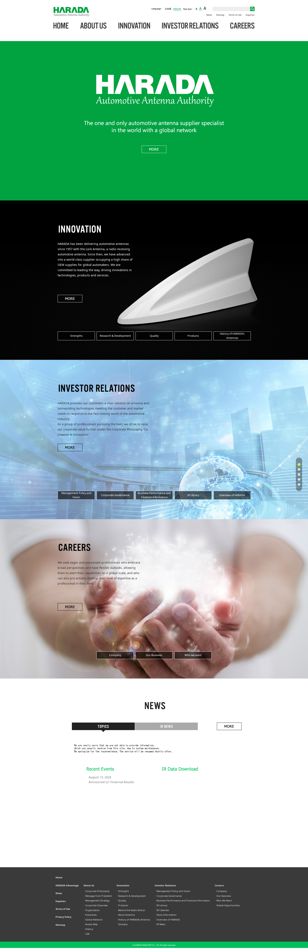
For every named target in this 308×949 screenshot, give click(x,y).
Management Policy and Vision (172, 891)
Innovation (134, 25)
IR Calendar (162, 910)
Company (221, 891)
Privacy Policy (63, 916)
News (209, 14)
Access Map (91, 924)
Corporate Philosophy (97, 891)
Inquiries (250, 14)
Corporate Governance (168, 895)
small (196, 9)
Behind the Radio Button (131, 910)
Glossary (122, 924)
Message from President (98, 895)
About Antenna (126, 914)
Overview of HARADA (167, 919)
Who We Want (223, 900)
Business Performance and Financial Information (182, 900)
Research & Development (131, 895)
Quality (121, 900)
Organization (92, 910)
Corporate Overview (96, 905)
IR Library (161, 905)
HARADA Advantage (67, 885)
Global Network (93, 919)
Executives (90, 914)
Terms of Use (235, 14)
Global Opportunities (227, 905)
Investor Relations (190, 25)
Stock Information (165, 914)
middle (200, 9)
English (177, 9)
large (204, 9)
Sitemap (220, 14)
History (88, 929)
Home (61, 25)
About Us (93, 25)
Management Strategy (97, 900)
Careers (242, 25)
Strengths (123, 891)
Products (122, 905)
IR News (160, 924)
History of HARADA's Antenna (133, 919)
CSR (86, 933)
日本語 (168, 9)
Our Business (223, 895)
